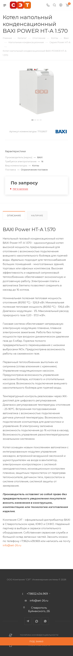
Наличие (37, 215)
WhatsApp (45, 621)
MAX (36, 621)
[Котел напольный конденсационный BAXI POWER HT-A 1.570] (36, 91)
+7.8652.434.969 (37, 593)
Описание (14, 215)
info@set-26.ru (12, 545)
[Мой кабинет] (60, 5)
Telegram (28, 621)
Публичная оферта (39, 645)
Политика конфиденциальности (39, 635)
